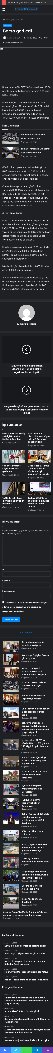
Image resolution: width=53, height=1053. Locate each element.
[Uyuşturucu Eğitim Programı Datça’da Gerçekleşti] (11, 789)
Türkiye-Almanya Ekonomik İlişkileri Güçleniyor (30, 803)
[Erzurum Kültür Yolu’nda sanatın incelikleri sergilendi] (11, 775)
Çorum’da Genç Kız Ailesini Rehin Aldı (31, 887)
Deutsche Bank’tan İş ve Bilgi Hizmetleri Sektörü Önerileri (13, 436)
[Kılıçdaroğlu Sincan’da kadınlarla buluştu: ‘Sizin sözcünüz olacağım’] (11, 875)
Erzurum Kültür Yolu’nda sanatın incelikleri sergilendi (34, 774)
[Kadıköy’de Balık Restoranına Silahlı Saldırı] (11, 862)
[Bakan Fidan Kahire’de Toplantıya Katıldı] (11, 699)
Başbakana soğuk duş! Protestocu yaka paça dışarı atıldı (33, 760)
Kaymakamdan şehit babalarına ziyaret (32, 644)
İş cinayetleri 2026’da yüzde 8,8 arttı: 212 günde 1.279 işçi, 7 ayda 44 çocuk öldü (35, 745)
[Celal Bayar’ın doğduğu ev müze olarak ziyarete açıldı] (11, 712)
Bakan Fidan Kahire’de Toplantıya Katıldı (33, 697)
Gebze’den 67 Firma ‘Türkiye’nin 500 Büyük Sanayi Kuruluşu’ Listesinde (38, 470)
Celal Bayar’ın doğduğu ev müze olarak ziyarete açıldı (35, 711)
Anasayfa (9, 19)
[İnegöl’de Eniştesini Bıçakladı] (11, 903)
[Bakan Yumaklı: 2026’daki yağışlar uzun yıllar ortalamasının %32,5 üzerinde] (11, 818)
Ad (4, 569)
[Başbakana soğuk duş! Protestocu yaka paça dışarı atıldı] (11, 761)
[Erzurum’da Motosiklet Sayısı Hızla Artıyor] (10, 138)
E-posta (6, 580)
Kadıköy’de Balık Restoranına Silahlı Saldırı (35, 860)
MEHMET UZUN (13, 38)
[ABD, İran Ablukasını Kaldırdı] (11, 835)
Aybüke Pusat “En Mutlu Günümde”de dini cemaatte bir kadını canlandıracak (25, 914)
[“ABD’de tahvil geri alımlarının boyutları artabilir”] (13, 488)
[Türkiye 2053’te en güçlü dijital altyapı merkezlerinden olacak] (39, 488)
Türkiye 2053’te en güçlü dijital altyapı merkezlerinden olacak (38, 502)
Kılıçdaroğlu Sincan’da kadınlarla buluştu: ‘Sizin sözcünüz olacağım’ (34, 874)
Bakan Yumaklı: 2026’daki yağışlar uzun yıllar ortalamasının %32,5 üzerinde (35, 819)
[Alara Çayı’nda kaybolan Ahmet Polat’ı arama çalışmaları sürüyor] (11, 848)
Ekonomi (19, 19)
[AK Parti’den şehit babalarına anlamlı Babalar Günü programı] (11, 672)
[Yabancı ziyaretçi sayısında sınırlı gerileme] (13, 456)
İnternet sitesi (8, 591)
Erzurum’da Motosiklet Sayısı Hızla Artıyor (33, 684)
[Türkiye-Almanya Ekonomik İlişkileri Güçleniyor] (10, 152)
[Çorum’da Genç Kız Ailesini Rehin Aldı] (11, 889)
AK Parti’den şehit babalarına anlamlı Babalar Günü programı (34, 671)
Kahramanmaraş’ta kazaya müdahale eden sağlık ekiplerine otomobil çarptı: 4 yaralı (35, 727)
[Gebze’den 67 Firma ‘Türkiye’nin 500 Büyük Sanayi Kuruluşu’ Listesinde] (39, 456)
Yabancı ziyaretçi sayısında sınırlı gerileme (11, 468)
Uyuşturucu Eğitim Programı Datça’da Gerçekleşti (32, 788)
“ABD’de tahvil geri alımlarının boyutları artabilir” (13, 501)
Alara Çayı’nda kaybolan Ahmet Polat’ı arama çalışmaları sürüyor (34, 847)
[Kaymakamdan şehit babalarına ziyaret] (11, 646)
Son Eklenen (26, 632)
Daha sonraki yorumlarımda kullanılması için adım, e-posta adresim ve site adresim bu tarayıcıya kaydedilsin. (24, 606)
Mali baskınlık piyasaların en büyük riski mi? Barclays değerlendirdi (39, 437)
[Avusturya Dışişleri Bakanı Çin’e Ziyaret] (11, 659)
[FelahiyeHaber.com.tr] (26, 9)
